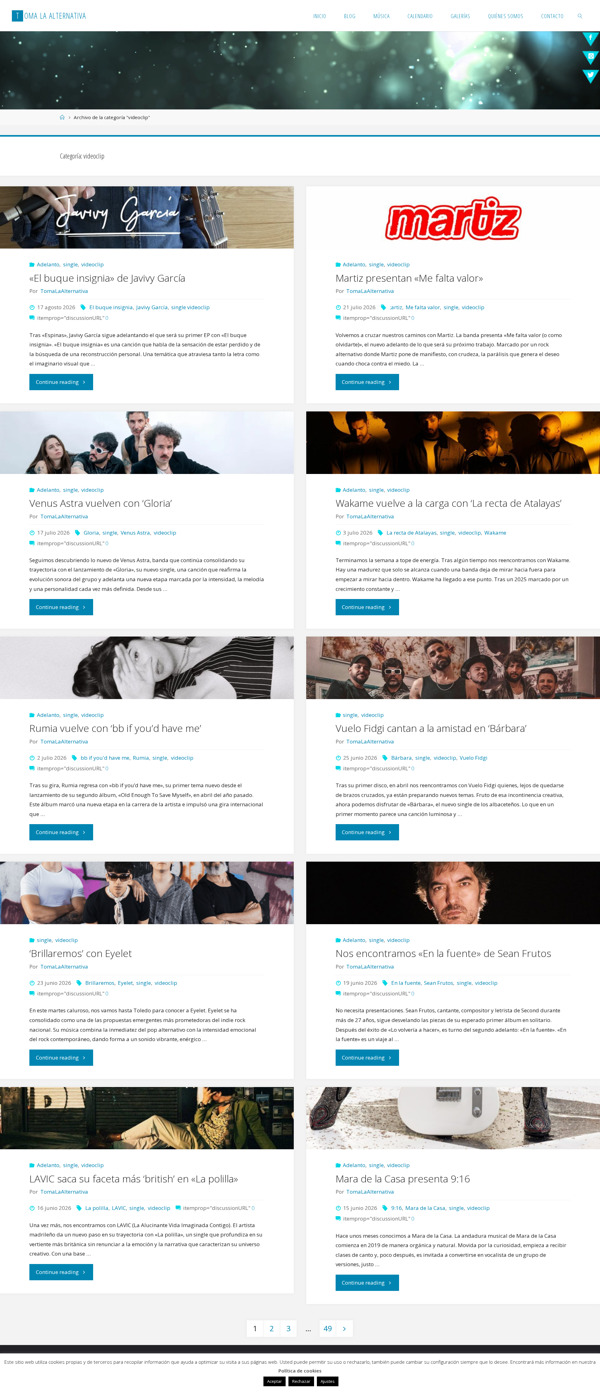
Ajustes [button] (328, 1381)
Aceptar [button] (274, 1381)
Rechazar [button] (301, 1381)
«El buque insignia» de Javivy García (107, 278)
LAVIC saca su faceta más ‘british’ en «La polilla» (133, 1178)
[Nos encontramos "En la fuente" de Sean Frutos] (453, 893)
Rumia (141, 757)
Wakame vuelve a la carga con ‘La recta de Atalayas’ (449, 503)
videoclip (92, 264)
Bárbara (401, 757)
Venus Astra (135, 532)
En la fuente (405, 982)
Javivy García (152, 307)
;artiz (396, 307)
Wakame (495, 532)
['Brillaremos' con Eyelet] (147, 893)
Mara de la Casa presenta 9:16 (403, 1178)
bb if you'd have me (105, 757)
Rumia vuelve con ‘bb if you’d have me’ (115, 728)
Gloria (91, 532)
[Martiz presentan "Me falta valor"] (453, 217)
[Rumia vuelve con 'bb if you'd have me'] (147, 668)
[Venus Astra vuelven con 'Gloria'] (147, 442)
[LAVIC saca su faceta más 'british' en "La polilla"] (147, 1118)
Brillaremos (99, 982)
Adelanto (48, 264)
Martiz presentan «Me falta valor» (409, 278)
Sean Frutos (438, 982)
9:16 (396, 1207)
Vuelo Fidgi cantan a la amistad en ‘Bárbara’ (431, 728)
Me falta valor (423, 307)
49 (327, 1328)
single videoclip (190, 307)
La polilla (96, 1207)
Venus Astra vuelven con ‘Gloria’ (100, 503)
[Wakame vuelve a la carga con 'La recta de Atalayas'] (453, 442)
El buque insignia (110, 307)
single (70, 264)
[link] (580, 15)
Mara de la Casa (425, 1207)
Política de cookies (300, 1370)
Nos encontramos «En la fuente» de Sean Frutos (443, 953)
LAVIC (119, 1207)
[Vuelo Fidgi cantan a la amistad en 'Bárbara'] (453, 668)
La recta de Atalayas (411, 532)
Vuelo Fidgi (474, 757)
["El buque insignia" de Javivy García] (147, 217)
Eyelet (125, 982)
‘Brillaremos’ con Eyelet (80, 953)
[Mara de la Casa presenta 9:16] (453, 1118)
